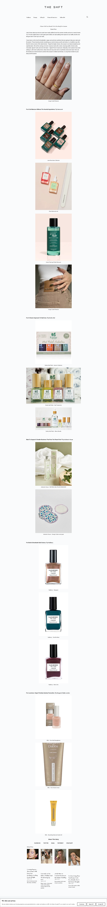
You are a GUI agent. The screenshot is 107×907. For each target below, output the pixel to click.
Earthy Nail (52, 318)
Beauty (35, 17)
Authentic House (68, 439)
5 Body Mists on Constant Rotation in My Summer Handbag (60, 875)
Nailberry (50, 542)
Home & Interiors (52, 17)
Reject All (91, 904)
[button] (87, 17)
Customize (81, 904)
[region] (53, 903)
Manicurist (60, 109)
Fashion (29, 17)
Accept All (100, 904)
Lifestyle (42, 17)
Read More (29, 885)
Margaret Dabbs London (63, 693)
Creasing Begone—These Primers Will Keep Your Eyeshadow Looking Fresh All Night (32, 873)
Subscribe (62, 17)
